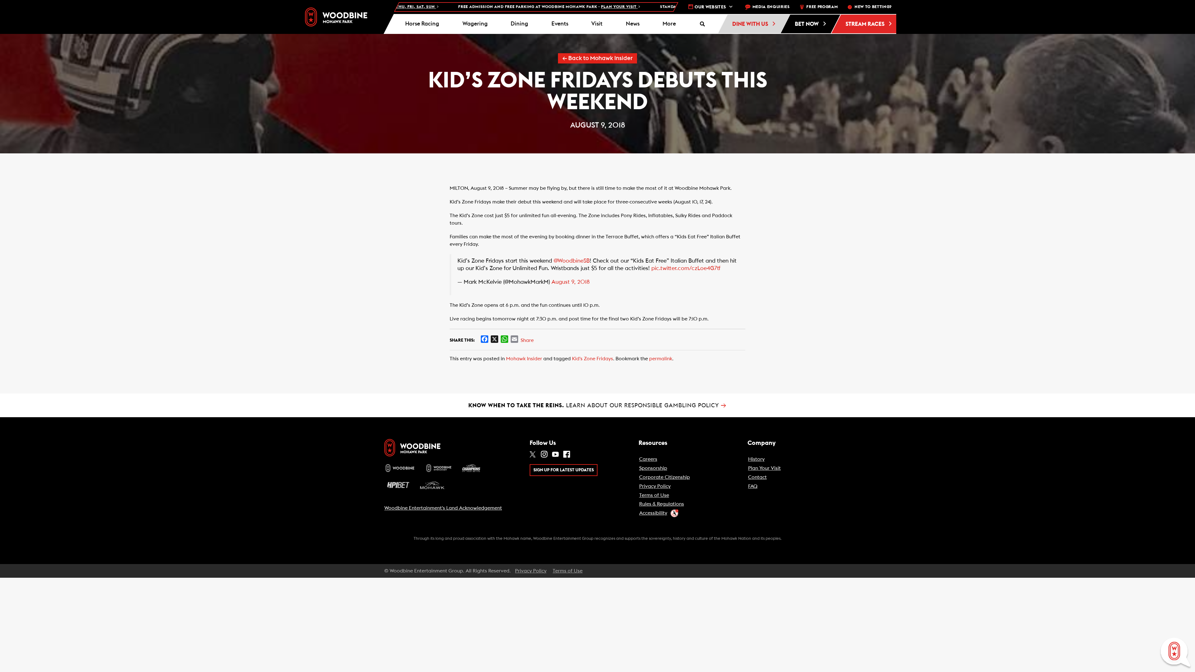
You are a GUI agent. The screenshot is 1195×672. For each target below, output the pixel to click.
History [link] (756, 459)
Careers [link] (648, 459)
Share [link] (527, 340)
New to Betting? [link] (873, 7)
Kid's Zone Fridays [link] (592, 358)
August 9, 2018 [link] (570, 282)
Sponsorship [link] (653, 468)
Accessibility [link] (653, 513)
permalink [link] (660, 358)
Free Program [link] (822, 7)
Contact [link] (757, 477)
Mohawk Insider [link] (524, 358)
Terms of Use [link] (654, 495)
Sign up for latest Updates (563, 470)
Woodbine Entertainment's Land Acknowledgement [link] (443, 508)
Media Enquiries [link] (771, 7)
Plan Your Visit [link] (764, 468)
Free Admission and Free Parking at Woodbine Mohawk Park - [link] (505, 7)
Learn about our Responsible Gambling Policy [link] (597, 405)
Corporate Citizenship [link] (664, 477)
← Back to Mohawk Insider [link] (597, 58)
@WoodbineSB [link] (572, 261)
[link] (336, 16)
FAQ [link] (752, 486)
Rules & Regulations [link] (661, 504)
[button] (669, 24)
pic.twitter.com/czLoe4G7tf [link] (686, 268)
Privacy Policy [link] (655, 486)
